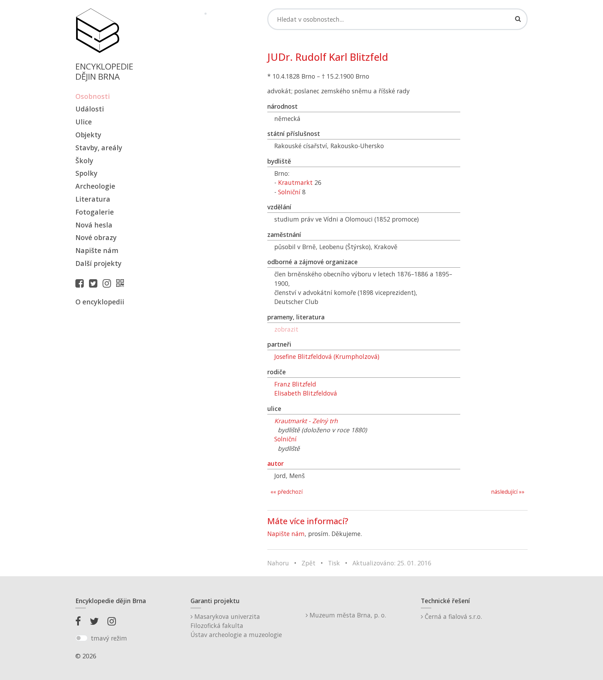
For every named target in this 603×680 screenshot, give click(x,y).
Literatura (92, 199)
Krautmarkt (295, 182)
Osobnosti (92, 96)
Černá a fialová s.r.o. (452, 616)
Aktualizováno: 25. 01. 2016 (391, 563)
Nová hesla (93, 225)
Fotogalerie (94, 212)
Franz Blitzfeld (295, 384)
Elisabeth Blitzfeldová (305, 393)
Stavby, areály (98, 147)
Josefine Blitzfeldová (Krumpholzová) (326, 356)
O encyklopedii (99, 301)
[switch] (81, 638)
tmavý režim (109, 638)
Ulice (83, 121)
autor (275, 463)
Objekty (88, 134)
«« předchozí (286, 491)
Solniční (289, 192)
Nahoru (278, 563)
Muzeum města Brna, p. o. (347, 615)
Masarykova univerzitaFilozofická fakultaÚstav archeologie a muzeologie (236, 625)
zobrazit (286, 329)
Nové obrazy (96, 237)
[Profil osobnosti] (121, 283)
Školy (84, 160)
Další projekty (98, 263)
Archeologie (95, 186)
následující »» (507, 491)
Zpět (308, 563)
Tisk (334, 563)
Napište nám (96, 250)
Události (89, 109)
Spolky (86, 173)
